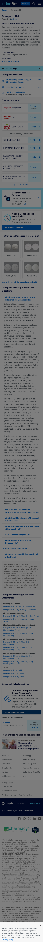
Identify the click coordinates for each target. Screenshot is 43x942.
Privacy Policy (8, 940)
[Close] (40, 925)
